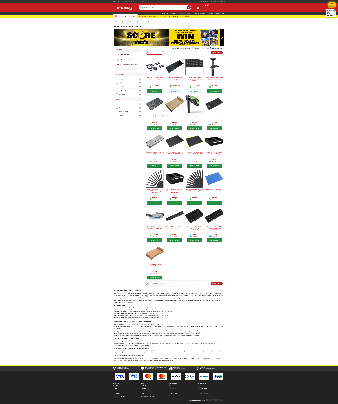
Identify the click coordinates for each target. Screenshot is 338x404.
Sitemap (171, 391)
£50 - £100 (130, 86)
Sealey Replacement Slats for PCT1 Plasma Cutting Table (194, 190)
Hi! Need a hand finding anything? (330, 13)
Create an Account (133, 1)
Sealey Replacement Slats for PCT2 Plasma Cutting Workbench (155, 191)
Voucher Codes (201, 391)
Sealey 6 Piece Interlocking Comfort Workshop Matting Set (194, 153)
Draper (130, 107)
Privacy (171, 385)
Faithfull (130, 115)
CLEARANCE (174, 16)
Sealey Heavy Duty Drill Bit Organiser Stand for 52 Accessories (194, 228)
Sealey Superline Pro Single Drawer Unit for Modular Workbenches (214, 154)
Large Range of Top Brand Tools (123, 368)
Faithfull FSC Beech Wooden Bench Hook (155, 264)
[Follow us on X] (213, 400)
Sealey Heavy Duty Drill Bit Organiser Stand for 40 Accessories (214, 228)
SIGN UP (186, 16)
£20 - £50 (130, 83)
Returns (126, 1)
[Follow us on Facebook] (206, 400)
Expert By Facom (130, 111)
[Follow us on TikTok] (222, 400)
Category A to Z (117, 391)
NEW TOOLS (153, 16)
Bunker (130, 104)
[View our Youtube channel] (216, 400)
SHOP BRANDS (143, 16)
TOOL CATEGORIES (127, 16)
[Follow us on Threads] (209, 400)
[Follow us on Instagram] (219, 400)
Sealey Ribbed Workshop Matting (175, 78)
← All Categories (125, 54)
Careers (115, 388)
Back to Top (116, 383)
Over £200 (130, 94)
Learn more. (220, 48)
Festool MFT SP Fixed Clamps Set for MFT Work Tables (154, 78)
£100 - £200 (130, 90)
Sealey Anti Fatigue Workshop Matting (154, 115)
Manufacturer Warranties (148, 396)
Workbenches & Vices (127, 21)
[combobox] (162, 7)
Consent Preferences (119, 396)
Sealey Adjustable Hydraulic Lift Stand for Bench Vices (214, 78)
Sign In (141, 1)
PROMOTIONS (163, 16)
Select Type (174, 91)
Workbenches (140, 21)
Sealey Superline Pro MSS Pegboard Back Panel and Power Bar (194, 79)
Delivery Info (144, 391)
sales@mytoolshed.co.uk (219, 1)
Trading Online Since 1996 (155, 368)
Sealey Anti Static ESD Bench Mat (214, 190)
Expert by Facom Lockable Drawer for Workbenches (154, 227)
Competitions (116, 393)
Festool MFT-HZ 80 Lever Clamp (194, 115)
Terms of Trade (201, 383)
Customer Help (145, 388)
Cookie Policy (145, 385)
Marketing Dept (173, 383)
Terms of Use (201, 385)
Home (114, 1)
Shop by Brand (173, 388)
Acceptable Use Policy (119, 385)
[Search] (189, 7)
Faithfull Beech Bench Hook (174, 115)
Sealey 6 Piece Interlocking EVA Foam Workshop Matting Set (174, 153)
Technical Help (173, 393)
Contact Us (144, 383)
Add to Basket (155, 91)
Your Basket (206, 4)
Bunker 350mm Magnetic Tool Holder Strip (174, 227)
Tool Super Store (202, 388)
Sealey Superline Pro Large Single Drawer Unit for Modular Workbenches (174, 191)
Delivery (120, 1)
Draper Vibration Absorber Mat (214, 115)
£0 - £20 (130, 79)
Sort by (149, 52)
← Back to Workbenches (127, 60)
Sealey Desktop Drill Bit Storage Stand (155, 153)
